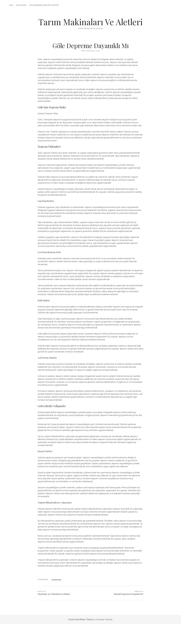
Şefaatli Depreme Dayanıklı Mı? (128, 594)
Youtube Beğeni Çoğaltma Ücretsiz (44, 5)
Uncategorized (56, 579)
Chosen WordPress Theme (80, 619)
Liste (11, 5)
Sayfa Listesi (21, 5)
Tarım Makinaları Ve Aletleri (90, 21)
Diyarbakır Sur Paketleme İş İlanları (54, 594)
